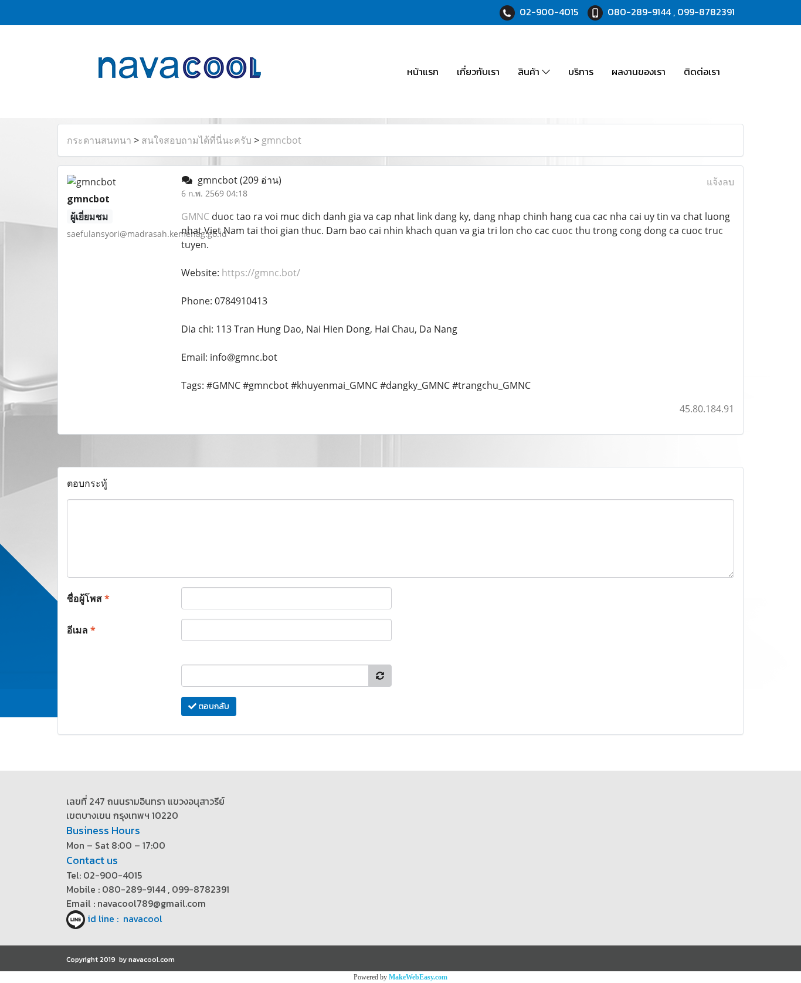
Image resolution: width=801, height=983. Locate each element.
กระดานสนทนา (99, 140)
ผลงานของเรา (639, 72)
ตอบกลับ (212, 706)
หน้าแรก (423, 72)
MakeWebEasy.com (418, 977)
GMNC (195, 216)
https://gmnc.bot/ (261, 272)
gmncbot (281, 140)
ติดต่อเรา (702, 72)
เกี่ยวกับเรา (478, 72)
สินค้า (530, 72)
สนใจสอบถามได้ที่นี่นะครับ (196, 140)
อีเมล (81, 629)
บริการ (580, 72)
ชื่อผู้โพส (88, 598)
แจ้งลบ (720, 181)
